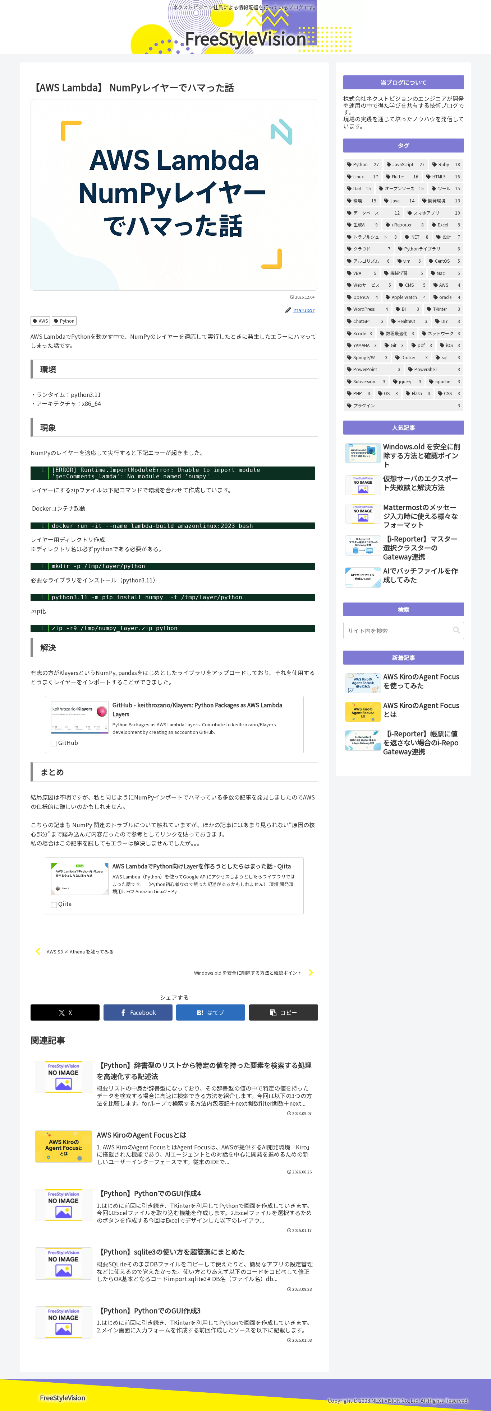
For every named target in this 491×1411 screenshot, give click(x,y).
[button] (283, 1012)
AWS (43, 321)
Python (67, 321)
